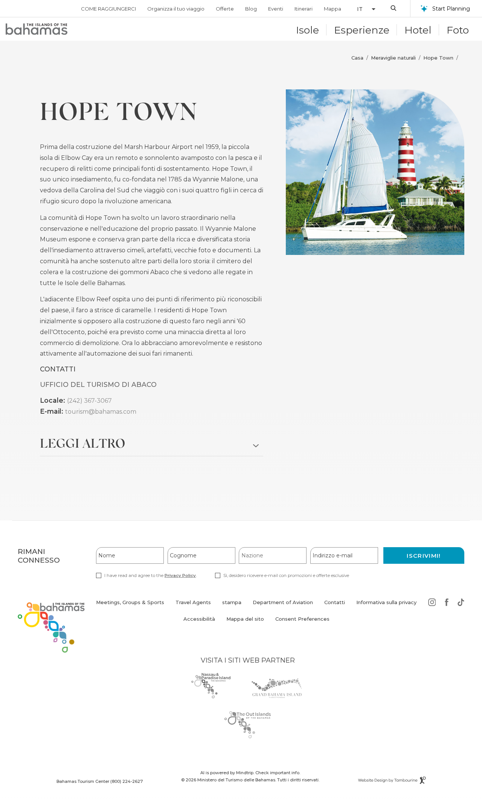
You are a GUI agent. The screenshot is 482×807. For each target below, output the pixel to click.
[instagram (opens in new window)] (432, 603)
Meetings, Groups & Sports (130, 602)
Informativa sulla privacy (386, 602)
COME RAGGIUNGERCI (108, 9)
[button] (362, 9)
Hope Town (438, 58)
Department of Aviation (283, 606)
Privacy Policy (180, 575)
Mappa (332, 9)
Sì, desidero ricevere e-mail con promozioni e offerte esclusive (286, 575)
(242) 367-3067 (89, 400)
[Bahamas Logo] (36, 29)
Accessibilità (199, 619)
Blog (251, 9)
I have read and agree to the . (150, 575)
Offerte (225, 9)
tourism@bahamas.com (100, 411)
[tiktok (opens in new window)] (461, 603)
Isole (307, 30)
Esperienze (361, 30)
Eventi (275, 9)
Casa (357, 58)
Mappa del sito (245, 619)
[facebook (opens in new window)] (446, 603)
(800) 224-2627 (126, 781)
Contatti (334, 602)
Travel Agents (193, 602)
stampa (231, 602)
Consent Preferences (302, 619)
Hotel (418, 30)
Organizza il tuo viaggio (175, 9)
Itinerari (303, 9)
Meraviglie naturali (393, 58)
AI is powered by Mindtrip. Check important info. (250, 772)
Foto (458, 30)
